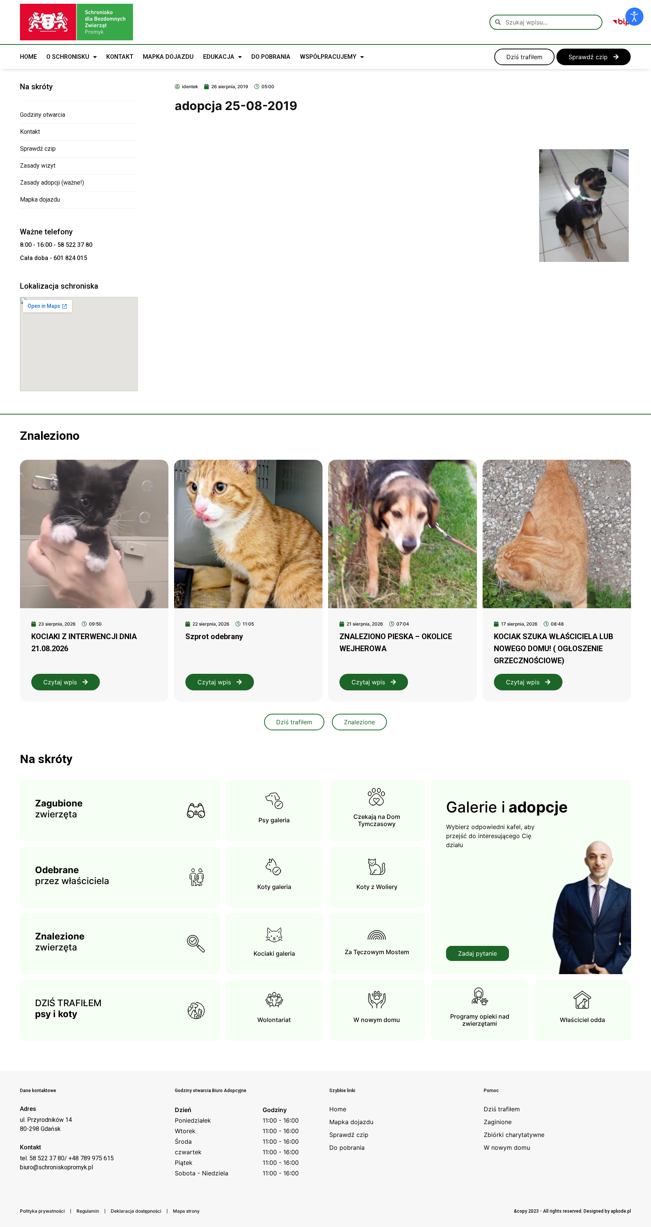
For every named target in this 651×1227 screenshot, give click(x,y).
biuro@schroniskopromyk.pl (56, 1167)
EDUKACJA (218, 56)
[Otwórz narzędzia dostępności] (634, 17)
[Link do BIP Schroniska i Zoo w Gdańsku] (621, 22)
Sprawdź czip (38, 148)
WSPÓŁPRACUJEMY (328, 56)
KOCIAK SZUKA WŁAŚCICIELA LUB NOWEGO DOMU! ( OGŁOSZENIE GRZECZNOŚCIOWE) (553, 648)
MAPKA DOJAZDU (168, 56)
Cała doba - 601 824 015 (53, 258)
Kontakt (30, 131)
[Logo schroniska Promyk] (76, 22)
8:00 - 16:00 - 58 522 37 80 (56, 244)
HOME (28, 56)
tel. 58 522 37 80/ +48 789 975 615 (67, 1158)
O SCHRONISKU (67, 56)
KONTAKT (119, 56)
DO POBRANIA (270, 56)
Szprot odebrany (214, 636)
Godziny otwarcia (42, 114)
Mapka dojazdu (40, 199)
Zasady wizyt (37, 165)
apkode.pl (621, 1211)
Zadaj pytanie (477, 953)
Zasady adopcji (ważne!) (52, 182)
